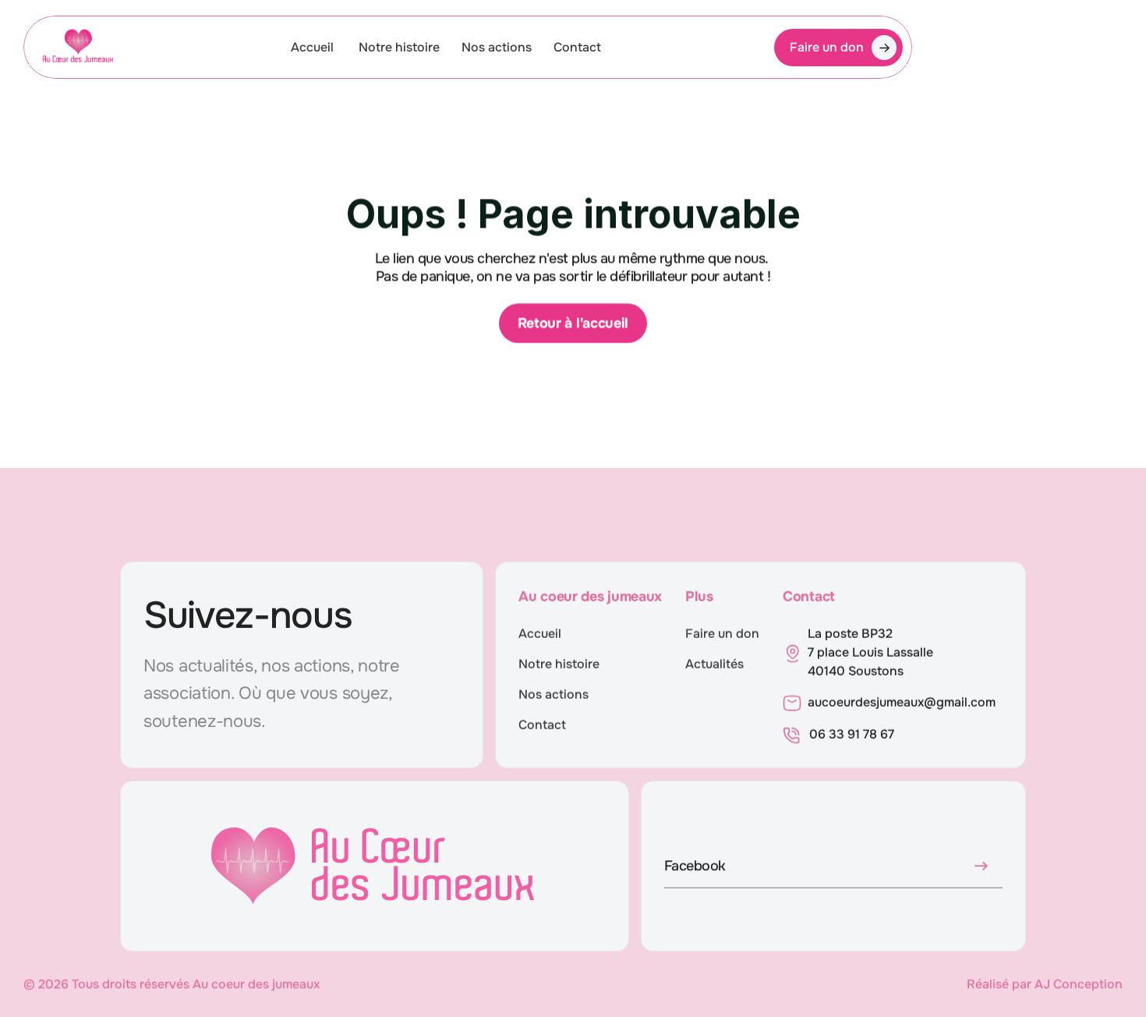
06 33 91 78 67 (851, 734)
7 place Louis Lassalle (872, 652)
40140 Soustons (856, 671)
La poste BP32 (850, 633)
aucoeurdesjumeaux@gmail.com (902, 702)
